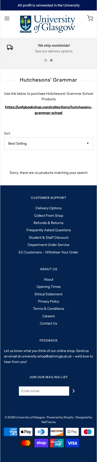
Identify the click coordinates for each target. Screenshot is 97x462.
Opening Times (49, 286)
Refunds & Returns (48, 223)
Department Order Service (48, 244)
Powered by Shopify (60, 417)
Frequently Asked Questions (48, 230)
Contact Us (48, 323)
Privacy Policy (48, 301)
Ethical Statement (48, 294)
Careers (48, 316)
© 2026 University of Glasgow (25, 417)
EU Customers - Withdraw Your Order (48, 252)
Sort (7, 133)
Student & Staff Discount (48, 237)
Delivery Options (49, 208)
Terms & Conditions (48, 308)
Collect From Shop (48, 215)
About (48, 279)
